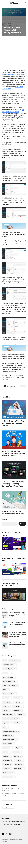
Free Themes (17, 706)
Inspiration (7, 723)
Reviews (17, 756)
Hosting (21, 714)
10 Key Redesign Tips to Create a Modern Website (17, 643)
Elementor (17, 698)
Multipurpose (7, 735)
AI (4, 660)
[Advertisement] (14, 53)
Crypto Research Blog (8, 808)
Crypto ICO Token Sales (10, 685)
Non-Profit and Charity (9, 739)
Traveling (18, 764)
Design (6, 689)
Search (4, 519)
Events (19, 702)
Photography (7, 748)
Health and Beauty (9, 714)
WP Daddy (14, 3)
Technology (7, 764)
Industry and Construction (10, 718)
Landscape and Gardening (11, 731)
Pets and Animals (8, 743)
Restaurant (6, 756)
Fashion (6, 706)
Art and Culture (14, 660)
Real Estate (17, 752)
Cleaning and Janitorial (9, 681)
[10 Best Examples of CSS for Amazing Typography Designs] (5, 614)
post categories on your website (14, 74)
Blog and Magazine (9, 669)
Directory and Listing (9, 693)
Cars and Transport (8, 677)
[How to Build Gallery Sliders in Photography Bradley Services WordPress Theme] (14, 470)
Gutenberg (17, 710)
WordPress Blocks (8, 777)
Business (6, 673)
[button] (3, 3)
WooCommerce (8, 772)
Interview (17, 723)
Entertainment (7, 702)
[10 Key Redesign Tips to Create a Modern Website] (5, 645)
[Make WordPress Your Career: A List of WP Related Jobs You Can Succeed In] (14, 439)
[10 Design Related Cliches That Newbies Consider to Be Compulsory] (5, 635)
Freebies (6, 710)
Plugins (19, 748)
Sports (20, 760)
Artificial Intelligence (9, 664)
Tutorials (23, 386)
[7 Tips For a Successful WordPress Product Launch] (14, 500)
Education (6, 698)
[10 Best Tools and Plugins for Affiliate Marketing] (5, 625)
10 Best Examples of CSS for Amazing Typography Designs (17, 613)
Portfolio (6, 752)
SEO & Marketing (8, 760)
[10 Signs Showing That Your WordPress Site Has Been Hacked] (14, 409)
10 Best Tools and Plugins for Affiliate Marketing (17, 623)
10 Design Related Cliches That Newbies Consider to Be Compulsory (17, 634)
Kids (5, 727)
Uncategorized (18, 768)
